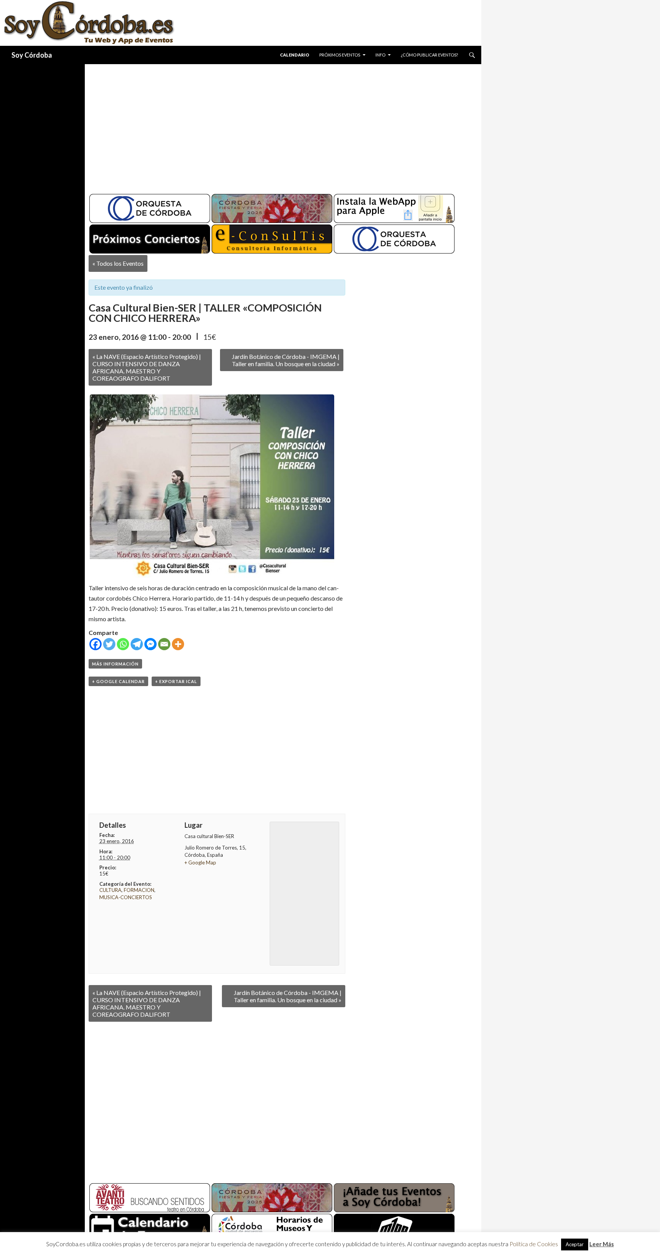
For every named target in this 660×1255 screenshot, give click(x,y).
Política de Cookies (534, 1243)
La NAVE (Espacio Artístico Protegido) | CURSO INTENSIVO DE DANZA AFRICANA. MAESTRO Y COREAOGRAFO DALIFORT (146, 367)
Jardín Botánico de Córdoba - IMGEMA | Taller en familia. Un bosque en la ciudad (286, 360)
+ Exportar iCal (176, 681)
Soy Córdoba (31, 55)
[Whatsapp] (123, 644)
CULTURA (110, 890)
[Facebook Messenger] (150, 644)
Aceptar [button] (575, 1244)
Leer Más (601, 1243)
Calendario (294, 54)
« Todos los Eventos (118, 263)
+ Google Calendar (118, 681)
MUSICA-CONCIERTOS (125, 897)
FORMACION (139, 890)
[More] (178, 644)
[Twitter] (109, 644)
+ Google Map (200, 862)
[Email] (164, 644)
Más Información (115, 663)
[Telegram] (137, 644)
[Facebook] (95, 644)
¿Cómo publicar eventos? (429, 54)
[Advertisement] (275, 126)
